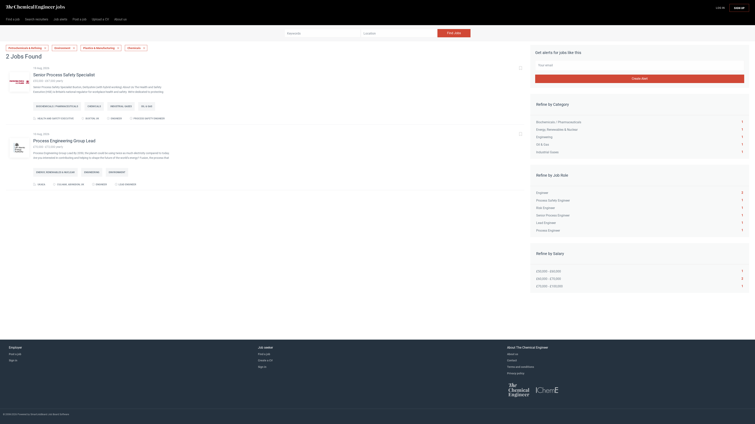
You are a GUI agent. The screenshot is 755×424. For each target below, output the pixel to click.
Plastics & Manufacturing (99, 48)
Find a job (264, 354)
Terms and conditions (520, 366)
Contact (512, 360)
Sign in (13, 360)
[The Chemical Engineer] (519, 389)
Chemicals (134, 48)
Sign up (739, 8)
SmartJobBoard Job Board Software (49, 414)
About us (512, 354)
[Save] (516, 68)
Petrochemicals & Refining (25, 48)
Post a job (15, 354)
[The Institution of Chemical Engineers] (547, 389)
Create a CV (265, 360)
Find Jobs (454, 33)
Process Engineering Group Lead (64, 140)
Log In (720, 7)
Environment (62, 48)
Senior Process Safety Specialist (64, 74)
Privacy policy (515, 373)
